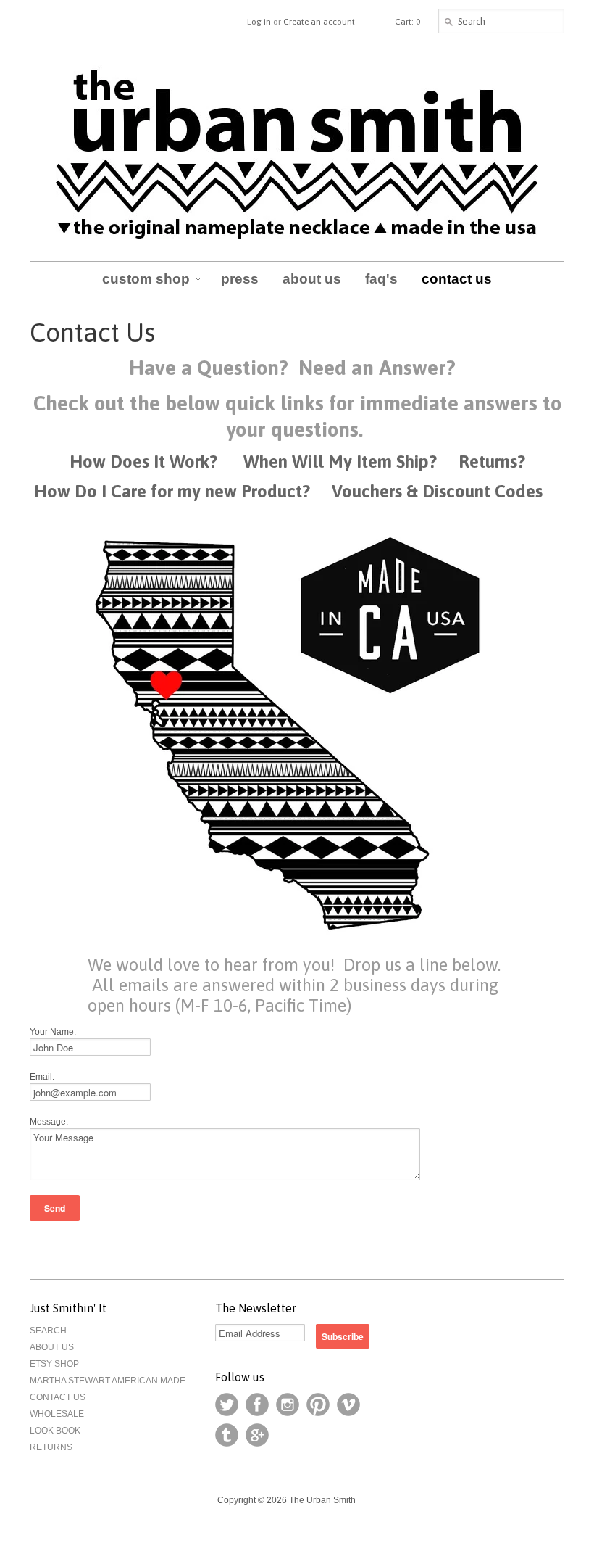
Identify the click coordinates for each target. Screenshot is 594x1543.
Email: (42, 1077)
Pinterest (318, 1404)
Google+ (257, 1435)
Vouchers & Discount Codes (439, 491)
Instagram (287, 1404)
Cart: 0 (407, 22)
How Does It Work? (143, 461)
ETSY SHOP (54, 1364)
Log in (259, 22)
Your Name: (53, 1032)
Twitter (226, 1404)
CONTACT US (57, 1397)
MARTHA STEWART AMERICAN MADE (107, 1381)
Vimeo (348, 1404)
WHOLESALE (57, 1414)
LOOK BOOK (55, 1431)
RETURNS (51, 1447)
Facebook (257, 1404)
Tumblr (226, 1435)
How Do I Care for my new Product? (172, 491)
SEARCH (48, 1330)
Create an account (319, 22)
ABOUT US (52, 1347)
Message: (49, 1122)
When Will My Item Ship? (340, 461)
